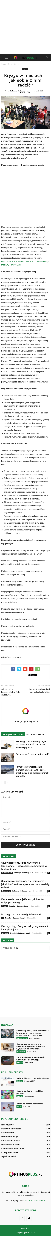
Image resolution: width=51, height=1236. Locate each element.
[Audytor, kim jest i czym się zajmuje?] (7, 1081)
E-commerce (6, 891)
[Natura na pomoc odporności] (7, 1107)
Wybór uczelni (8, 1156)
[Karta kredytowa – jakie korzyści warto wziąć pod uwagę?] (7, 1060)
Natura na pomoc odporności (29, 1104)
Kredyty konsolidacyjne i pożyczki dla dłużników (39, 690)
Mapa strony (25, 1228)
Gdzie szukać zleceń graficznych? (33, 754)
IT (2, 918)
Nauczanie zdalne (10, 1144)
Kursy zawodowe (9, 1152)
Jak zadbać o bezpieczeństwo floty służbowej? (10, 692)
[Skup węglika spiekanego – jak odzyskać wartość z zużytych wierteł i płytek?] (7, 744)
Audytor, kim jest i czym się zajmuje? (32, 1078)
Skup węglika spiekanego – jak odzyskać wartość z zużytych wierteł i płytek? (31, 744)
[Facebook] (22, 1218)
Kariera (19, 1081)
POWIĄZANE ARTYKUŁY (13, 734)
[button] (47, 57)
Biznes (25, 69)
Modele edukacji (9, 1136)
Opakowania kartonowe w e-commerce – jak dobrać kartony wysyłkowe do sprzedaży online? (25, 884)
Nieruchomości (7, 873)
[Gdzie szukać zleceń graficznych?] (7, 757)
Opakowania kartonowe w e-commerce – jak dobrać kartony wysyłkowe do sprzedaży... (30, 1046)
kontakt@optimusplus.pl (35, 1200)
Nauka (19, 1106)
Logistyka (5, 933)
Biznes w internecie (11, 1128)
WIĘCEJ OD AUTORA (35, 734)
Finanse (4, 906)
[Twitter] (29, 1218)
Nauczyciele (7, 1124)
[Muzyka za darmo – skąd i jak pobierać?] (7, 1094)
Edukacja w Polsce (10, 1140)
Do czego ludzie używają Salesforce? (21, 914)
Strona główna (6, 64)
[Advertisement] (25, 27)
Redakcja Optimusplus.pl (19, 91)
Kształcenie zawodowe (12, 1148)
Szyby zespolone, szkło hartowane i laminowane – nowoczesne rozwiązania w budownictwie (24, 865)
